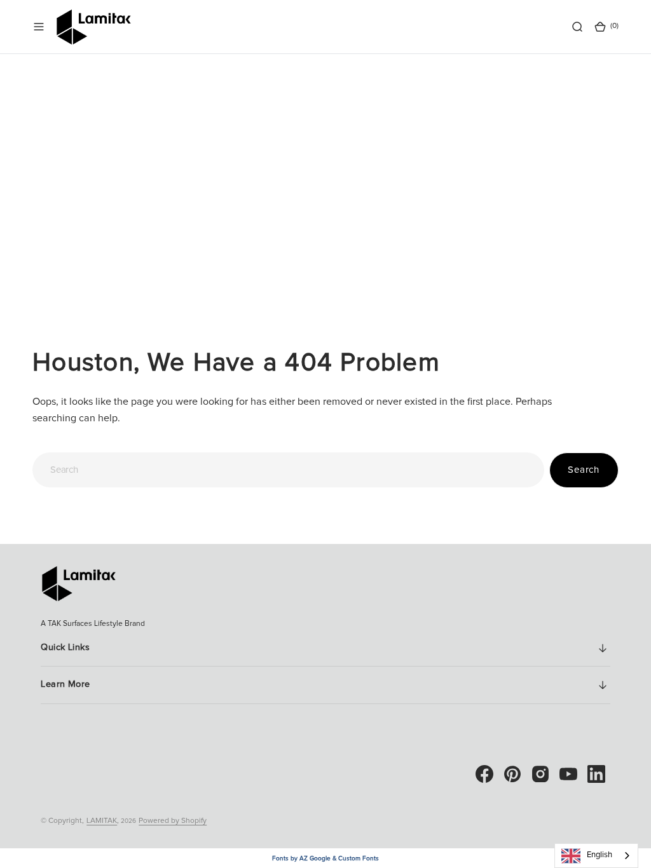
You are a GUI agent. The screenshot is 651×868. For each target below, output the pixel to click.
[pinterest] (512, 774)
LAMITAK (101, 821)
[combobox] (288, 469)
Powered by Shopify (173, 821)
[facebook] (484, 774)
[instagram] (540, 774)
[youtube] (568, 774)
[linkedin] (596, 774)
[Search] (577, 26)
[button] (38, 26)
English (599, 855)
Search (584, 470)
